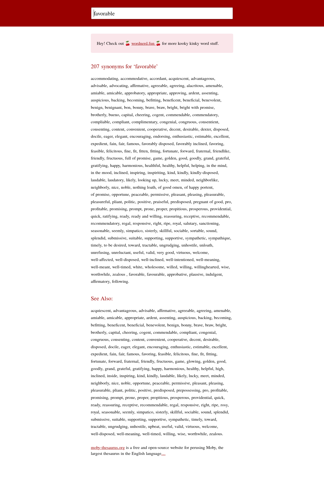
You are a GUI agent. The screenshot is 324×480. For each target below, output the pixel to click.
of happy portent (198, 187)
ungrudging (169, 245)
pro (228, 201)
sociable (181, 230)
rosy (224, 404)
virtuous (183, 252)
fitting (155, 151)
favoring (216, 143)
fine (127, 151)
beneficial (191, 100)
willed (172, 267)
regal (126, 223)
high (219, 368)
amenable (214, 85)
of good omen (170, 187)
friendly (97, 158)
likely (130, 180)
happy (115, 165)
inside (112, 375)
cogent (158, 114)
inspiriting (156, 172)
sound (211, 230)
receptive (191, 216)
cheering (142, 114)
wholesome (154, 267)
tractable (149, 245)
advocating (118, 85)
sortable (197, 230)
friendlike (221, 151)
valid (150, 252)
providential (220, 208)
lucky (163, 180)
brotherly (98, 114)
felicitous (114, 151)
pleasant (178, 194)
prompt (135, 208)
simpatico (134, 230)
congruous (187, 121)
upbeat (153, 426)
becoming (135, 100)
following (120, 281)
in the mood (101, 172)
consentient (208, 121)
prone (149, 208)
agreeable (159, 85)
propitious (178, 208)
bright (172, 107)
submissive (117, 238)
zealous (119, 274)
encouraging (140, 136)
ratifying (110, 216)
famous (133, 143)
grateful (222, 158)
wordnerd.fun (143, 43)
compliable (100, 121)
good (183, 158)
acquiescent (179, 78)
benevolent (211, 100)
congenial (168, 121)
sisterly (151, 230)
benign (96, 107)
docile (96, 136)
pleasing (195, 194)
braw (161, 107)
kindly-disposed (204, 172)
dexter (206, 129)
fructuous (114, 158)
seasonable (100, 230)
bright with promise (197, 107)
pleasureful (100, 201)
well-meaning (207, 259)
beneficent (172, 100)
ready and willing (146, 216)
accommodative (133, 78)
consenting (100, 129)
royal (177, 223)
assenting (210, 93)
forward (187, 151)
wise (225, 267)
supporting (153, 238)
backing (118, 100)
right (157, 223)
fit (135, 151)
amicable (114, 93)
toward (134, 245)
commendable (178, 114)
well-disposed (127, 259)
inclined (121, 172)
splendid (98, 238)
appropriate (157, 93)
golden (170, 158)
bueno (114, 114)
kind (171, 172)
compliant (120, 121)
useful (138, 252)
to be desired (115, 245)
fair (121, 143)
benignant (113, 107)
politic (129, 201)
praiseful (160, 201)
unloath (205, 245)
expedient (99, 143)
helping (197, 165)
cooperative (157, 129)
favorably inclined (191, 143)
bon (127, 107)
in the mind (216, 165)
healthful (152, 165)
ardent (194, 93)
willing (186, 267)
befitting (153, 100)
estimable (203, 136)
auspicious (100, 100)
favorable (136, 274)
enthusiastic (182, 136)
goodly (195, 158)
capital (127, 114)
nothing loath (144, 187)
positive (144, 201)
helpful (183, 165)
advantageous (202, 78)
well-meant (100, 267)
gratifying (99, 165)
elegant (121, 136)
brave (149, 107)
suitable (135, 238)
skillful (165, 230)
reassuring (172, 216)
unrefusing (100, 252)
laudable (98, 180)
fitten (143, 151)
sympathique (219, 238)
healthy (168, 165)
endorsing (161, 136)
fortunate (170, 151)
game (157, 158)
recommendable (215, 216)
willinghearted (206, 267)
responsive (142, 223)
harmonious (132, 165)
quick (95, 216)
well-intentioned (180, 259)
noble (125, 187)
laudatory (116, 180)
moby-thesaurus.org (108, 447)
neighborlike (207, 180)
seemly (118, 230)
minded (187, 180)
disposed (220, 129)
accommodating (104, 78)
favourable (156, 274)
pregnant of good (208, 201)
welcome (200, 252)
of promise (100, 194)
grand (208, 158)
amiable (97, 93)
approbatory (135, 93)
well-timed (121, 267)
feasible (97, 151)
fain (113, 143)
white (137, 267)
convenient (136, 129)
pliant (117, 201)
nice (115, 187)
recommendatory (105, 223)
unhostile (189, 245)
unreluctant (121, 252)
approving (177, 93)
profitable (99, 208)
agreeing (177, 85)
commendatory (205, 114)
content (118, 129)
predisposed (181, 201)
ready (124, 216)
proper (161, 208)
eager (108, 136)
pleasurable (214, 194)
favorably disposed (158, 143)
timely (96, 245)
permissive (160, 194)
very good (165, 252)
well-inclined (152, 259)
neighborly (100, 187)
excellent (221, 136)
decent (175, 129)
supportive (174, 238)
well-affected (102, 259)
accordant (158, 78)
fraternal (203, 151)
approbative (177, 274)
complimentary (144, 121)
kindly (182, 172)
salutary (190, 223)
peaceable (139, 194)
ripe (167, 223)
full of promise (138, 158)
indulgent (214, 274)
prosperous (198, 208)
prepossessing (188, 390)
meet (174, 180)
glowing (193, 361)
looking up (147, 180)
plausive (196, 274)
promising (118, 208)
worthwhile (100, 274)
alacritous (195, 85)
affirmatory (100, 281)
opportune (120, 194)
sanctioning (209, 223)
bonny (138, 107)
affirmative (139, 85)
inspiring (137, 172)
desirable (190, 129)
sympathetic (195, 238)
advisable (99, 85)
